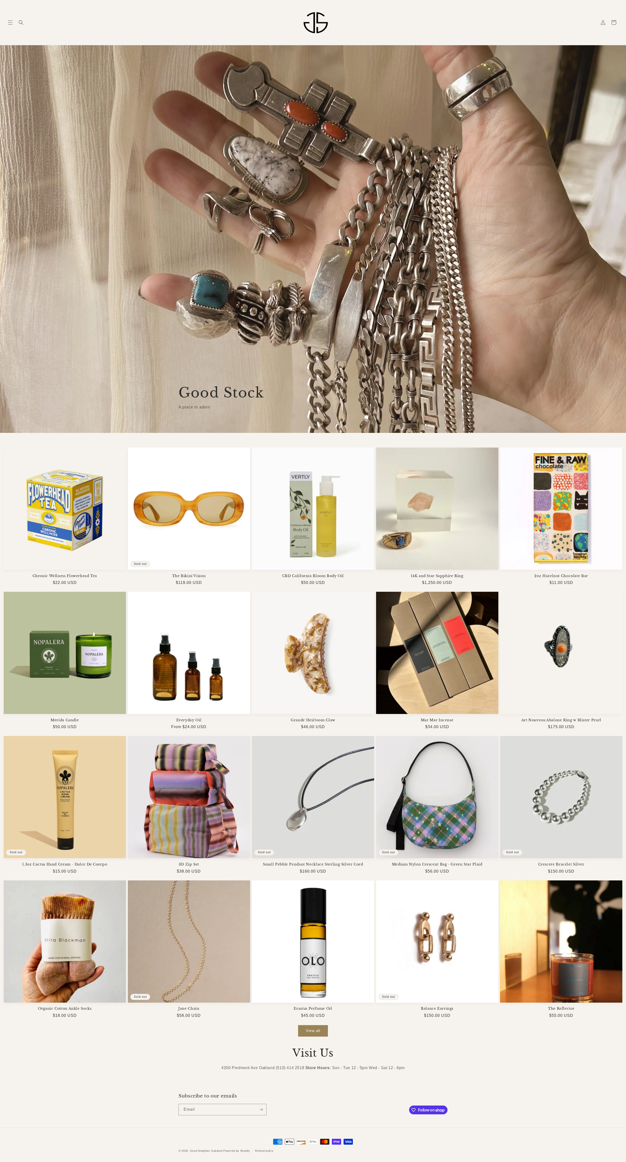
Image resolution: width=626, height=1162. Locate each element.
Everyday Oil (189, 720)
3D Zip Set (189, 864)
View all (313, 1031)
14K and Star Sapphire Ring (437, 576)
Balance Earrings (437, 1009)
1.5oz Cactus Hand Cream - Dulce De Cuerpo (64, 864)
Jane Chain (188, 1009)
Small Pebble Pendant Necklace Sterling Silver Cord (313, 864)
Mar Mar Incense (437, 720)
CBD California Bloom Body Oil (313, 576)
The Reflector (561, 1009)
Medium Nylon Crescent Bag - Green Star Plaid (437, 864)
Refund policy (264, 1150)
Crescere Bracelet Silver (561, 864)
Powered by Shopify (236, 1150)
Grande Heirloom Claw (313, 720)
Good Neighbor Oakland (206, 1150)
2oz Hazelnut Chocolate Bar (561, 576)
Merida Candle (65, 720)
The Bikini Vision (189, 576)
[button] (10, 22)
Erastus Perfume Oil (313, 1009)
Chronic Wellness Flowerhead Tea (65, 576)
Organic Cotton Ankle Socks (64, 1009)
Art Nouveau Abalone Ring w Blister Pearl (561, 720)
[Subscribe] (261, 1109)
